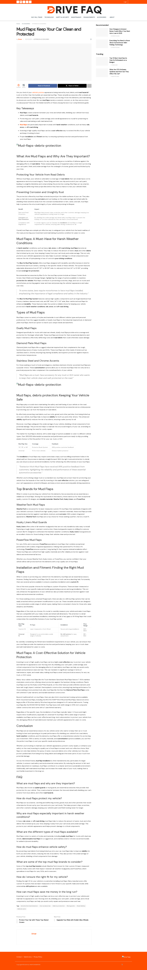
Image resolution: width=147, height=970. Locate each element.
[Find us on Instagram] (24, 2)
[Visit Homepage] (73, 8)
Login (125, 2)
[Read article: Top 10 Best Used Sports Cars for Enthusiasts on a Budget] (102, 61)
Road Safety (81, 906)
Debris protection (59, 906)
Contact (19, 957)
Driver (20, 39)
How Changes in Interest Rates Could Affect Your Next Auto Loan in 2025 (120, 31)
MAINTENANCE (76, 17)
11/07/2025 (28, 39)
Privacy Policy (38, 957)
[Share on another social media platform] (89, 86)
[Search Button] (129, 2)
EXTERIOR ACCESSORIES (39, 24)
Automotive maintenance (29, 906)
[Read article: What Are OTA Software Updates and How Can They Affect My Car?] (102, 73)
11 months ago (114, 76)
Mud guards (71, 906)
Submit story (28, 957)
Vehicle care (22, 909)
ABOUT (112, 17)
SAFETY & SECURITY (62, 17)
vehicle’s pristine (38, 92)
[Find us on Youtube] (30, 2)
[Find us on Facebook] (17, 2)
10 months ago (115, 36)
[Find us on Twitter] (21, 2)
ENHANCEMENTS (89, 17)
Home (18, 24)
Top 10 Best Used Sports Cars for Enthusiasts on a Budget (118, 60)
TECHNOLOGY (49, 17)
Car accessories (45, 906)
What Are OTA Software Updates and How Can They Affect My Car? (119, 72)
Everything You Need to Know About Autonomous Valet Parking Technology (120, 43)
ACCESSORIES (101, 17)
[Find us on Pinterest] (27, 2)
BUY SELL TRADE (36, 17)
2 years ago (114, 65)
